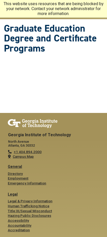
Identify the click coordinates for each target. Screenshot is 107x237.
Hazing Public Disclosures (29, 215)
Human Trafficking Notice (28, 206)
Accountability (19, 225)
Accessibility (18, 220)
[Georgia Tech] (53, 123)
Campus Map (23, 156)
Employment (18, 178)
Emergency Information (27, 183)
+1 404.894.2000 (28, 152)
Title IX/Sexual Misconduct (30, 211)
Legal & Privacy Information (30, 201)
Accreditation (19, 230)
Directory (15, 173)
